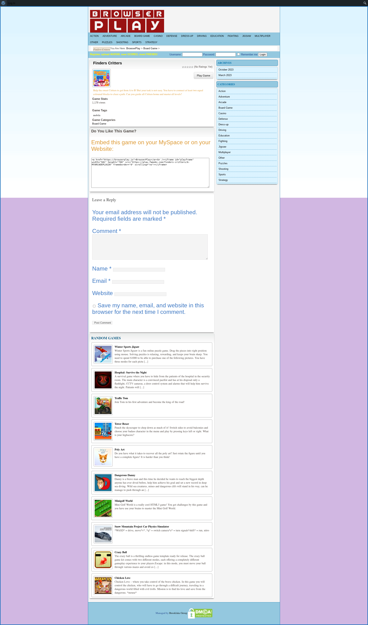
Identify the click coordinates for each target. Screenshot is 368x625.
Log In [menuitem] (11, 3)
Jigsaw (246, 36)
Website (102, 293)
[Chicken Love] (103, 585)
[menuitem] (3, 3)
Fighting (233, 36)
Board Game (142, 36)
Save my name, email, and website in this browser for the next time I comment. (148, 308)
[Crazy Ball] (103, 559)
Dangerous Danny (125, 475)
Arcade (126, 36)
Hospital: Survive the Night (131, 372)
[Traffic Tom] (103, 405)
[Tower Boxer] (103, 431)
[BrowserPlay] (127, 21)
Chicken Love (122, 578)
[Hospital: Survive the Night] (103, 380)
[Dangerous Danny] (103, 482)
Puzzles (107, 42)
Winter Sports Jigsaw (127, 347)
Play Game (203, 75)
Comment (106, 231)
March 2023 (225, 75)
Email (101, 281)
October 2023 (226, 69)
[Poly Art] (103, 457)
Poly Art (120, 449)
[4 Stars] (190, 67)
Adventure (110, 36)
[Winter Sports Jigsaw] (103, 354)
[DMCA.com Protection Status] (200, 613)
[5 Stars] (192, 67)
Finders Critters (107, 63)
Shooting (122, 42)
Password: (209, 54)
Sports (136, 42)
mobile (96, 115)
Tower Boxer (122, 424)
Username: (175, 54)
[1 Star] (183, 67)
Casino (158, 36)
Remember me (248, 54)
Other (94, 42)
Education (217, 36)
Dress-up (187, 36)
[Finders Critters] (102, 77)
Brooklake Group (178, 613)
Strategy (151, 42)
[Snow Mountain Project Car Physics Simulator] (103, 534)
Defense (171, 36)
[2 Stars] (185, 67)
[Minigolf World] (103, 508)
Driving (202, 36)
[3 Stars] (187, 67)
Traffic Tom (121, 398)
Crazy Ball (121, 552)
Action (94, 36)
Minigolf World (124, 501)
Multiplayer (262, 36)
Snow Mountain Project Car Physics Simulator (142, 526)
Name (102, 268)
